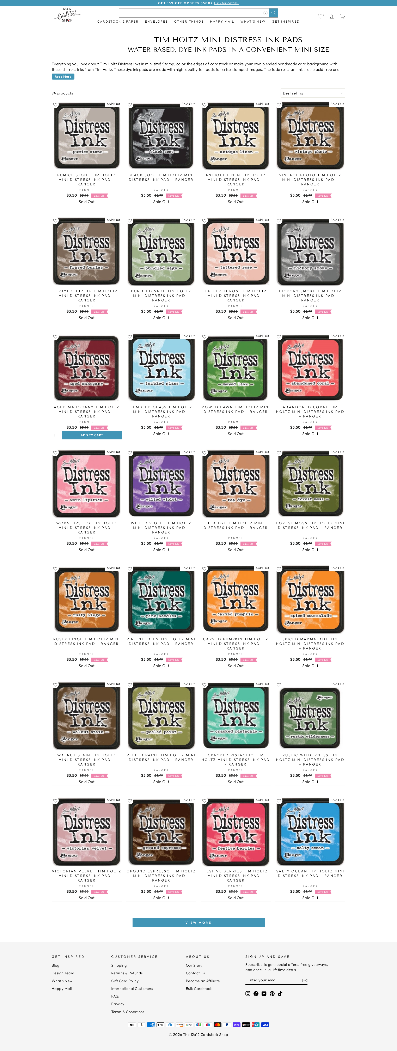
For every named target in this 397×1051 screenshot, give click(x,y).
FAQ (115, 996)
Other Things (189, 21)
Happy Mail (62, 988)
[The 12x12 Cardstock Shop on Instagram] (247, 993)
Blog (55, 965)
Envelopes (156, 21)
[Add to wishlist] (55, 104)
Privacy (117, 1003)
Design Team (63, 973)
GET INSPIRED (286, 21)
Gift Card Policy (125, 980)
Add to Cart (92, 435)
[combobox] (198, 13)
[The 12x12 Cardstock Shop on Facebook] (256, 993)
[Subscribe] (304, 980)
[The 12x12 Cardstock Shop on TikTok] (280, 993)
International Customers (132, 988)
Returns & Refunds (127, 973)
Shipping (119, 965)
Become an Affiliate (203, 980)
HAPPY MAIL (222, 21)
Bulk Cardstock (199, 988)
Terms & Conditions (128, 1011)
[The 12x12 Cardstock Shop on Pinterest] (272, 993)
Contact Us (195, 973)
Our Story (194, 965)
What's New (253, 21)
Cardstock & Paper (118, 21)
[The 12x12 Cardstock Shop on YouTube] (264, 993)
